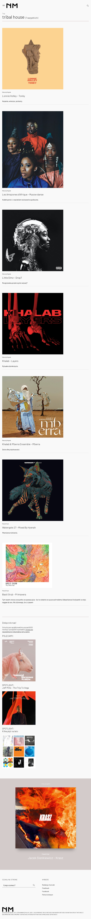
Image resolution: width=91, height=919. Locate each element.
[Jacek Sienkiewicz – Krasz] (45, 818)
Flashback (45, 888)
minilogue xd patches (50, 914)
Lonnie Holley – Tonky (13, 95)
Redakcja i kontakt (48, 885)
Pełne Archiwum (47, 895)
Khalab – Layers (10, 360)
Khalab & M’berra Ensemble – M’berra (21, 444)
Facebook (45, 891)
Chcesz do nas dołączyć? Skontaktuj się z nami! (17, 630)
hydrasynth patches (35, 914)
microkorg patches (58, 912)
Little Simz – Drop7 (12, 277)
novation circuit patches (74, 912)
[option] (45, 825)
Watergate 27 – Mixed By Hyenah (19, 527)
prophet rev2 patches (44, 912)
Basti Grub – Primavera (14, 594)
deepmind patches (8, 914)
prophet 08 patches (21, 914)
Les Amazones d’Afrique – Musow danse (23, 194)
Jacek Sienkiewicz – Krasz (45, 858)
